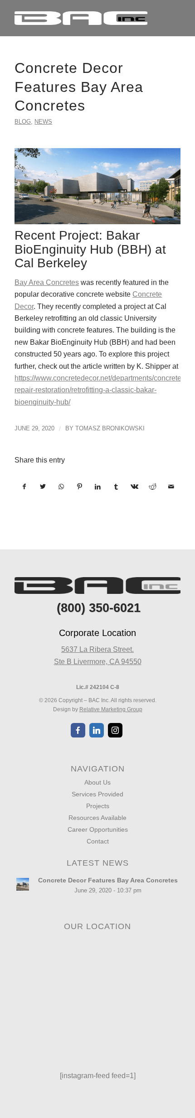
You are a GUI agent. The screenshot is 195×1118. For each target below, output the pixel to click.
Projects (97, 806)
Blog (23, 121)
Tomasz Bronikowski (110, 428)
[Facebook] (78, 730)
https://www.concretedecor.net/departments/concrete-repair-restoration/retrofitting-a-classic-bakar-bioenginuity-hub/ (99, 390)
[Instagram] (115, 730)
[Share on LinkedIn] (98, 486)
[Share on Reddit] (152, 486)
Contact (98, 841)
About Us (97, 782)
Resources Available (97, 817)
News (43, 121)
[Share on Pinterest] (79, 486)
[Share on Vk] (134, 486)
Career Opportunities (98, 829)
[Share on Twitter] (43, 486)
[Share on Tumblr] (116, 486)
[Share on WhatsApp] (61, 486)
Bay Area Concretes (47, 282)
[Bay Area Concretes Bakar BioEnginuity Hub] (97, 186)
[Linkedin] (96, 730)
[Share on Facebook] (24, 486)
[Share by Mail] (171, 486)
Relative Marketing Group (110, 709)
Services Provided (97, 794)
